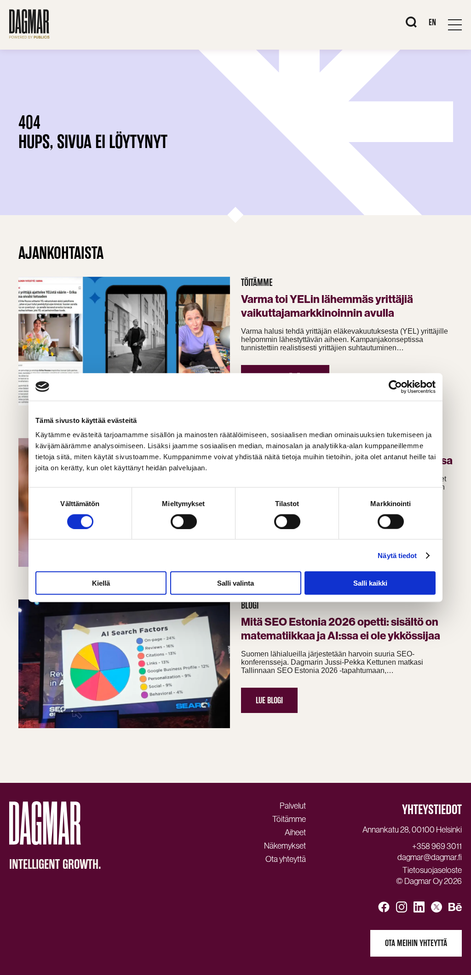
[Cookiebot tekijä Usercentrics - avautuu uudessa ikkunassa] (395, 386)
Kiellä (101, 583)
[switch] (184, 521)
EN (432, 22)
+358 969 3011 (437, 846)
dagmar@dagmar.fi (429, 857)
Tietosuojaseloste (432, 870)
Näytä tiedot (397, 555)
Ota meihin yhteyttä (416, 943)
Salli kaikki (370, 583)
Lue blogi (269, 700)
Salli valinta (235, 583)
